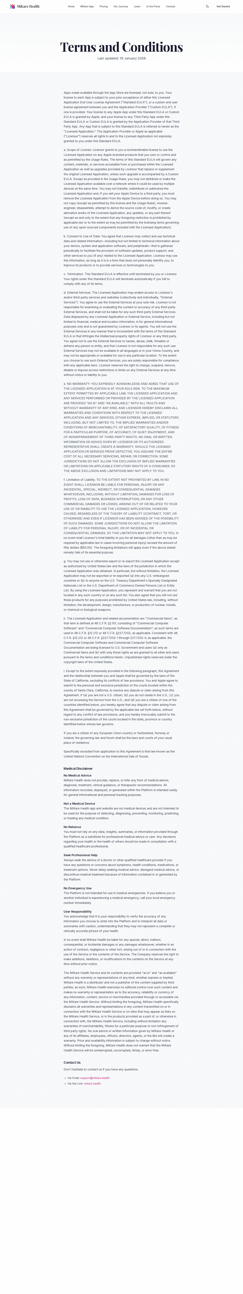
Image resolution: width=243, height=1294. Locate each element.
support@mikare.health (95, 1078)
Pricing (104, 6)
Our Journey (121, 6)
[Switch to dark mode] (207, 6)
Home (71, 6)
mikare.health (92, 1083)
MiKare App (87, 6)
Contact (170, 6)
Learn (137, 6)
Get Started (223, 6)
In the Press (153, 6)
